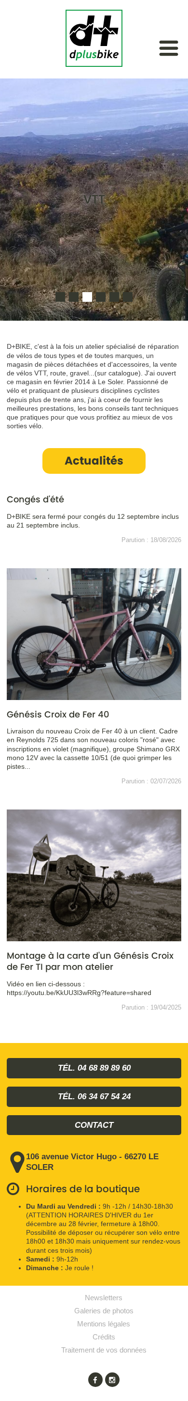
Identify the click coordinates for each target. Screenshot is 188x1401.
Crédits (104, 1337)
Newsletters (103, 1297)
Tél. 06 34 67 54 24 (94, 1096)
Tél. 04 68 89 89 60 (94, 1068)
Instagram (112, 1379)
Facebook (95, 1379)
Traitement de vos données (104, 1350)
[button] (60, 297)
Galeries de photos (104, 1311)
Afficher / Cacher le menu (168, 48)
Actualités (94, 460)
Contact (94, 1125)
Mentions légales (103, 1324)
